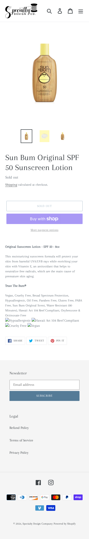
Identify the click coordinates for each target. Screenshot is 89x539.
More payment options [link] (44, 230)
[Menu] (80, 11)
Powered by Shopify (65, 523)
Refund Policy (19, 428)
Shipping (11, 184)
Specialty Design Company (38, 523)
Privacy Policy (18, 452)
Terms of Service (21, 440)
